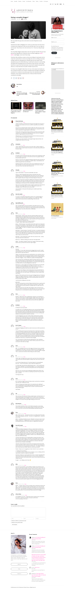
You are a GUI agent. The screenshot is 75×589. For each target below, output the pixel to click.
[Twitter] (50, 4)
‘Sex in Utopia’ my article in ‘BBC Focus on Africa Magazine (16, 111)
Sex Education (28, 1)
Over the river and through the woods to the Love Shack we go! (22, 94)
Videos (33, 1)
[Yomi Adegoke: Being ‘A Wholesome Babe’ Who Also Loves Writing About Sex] (57, 165)
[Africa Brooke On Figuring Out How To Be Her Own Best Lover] (57, 122)
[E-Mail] (60, 4)
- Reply (24, 122)
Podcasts (19, 1)
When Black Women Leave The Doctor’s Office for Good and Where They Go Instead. (39, 575)
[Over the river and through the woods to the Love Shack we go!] (14, 92)
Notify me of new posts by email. (17, 522)
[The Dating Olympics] (57, 209)
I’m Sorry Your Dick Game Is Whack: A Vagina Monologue (40, 111)
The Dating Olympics (55, 215)
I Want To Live (36, 567)
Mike (17, 464)
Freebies (41, 1)
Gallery (37, 1)
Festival (23, 1)
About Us (19, 564)
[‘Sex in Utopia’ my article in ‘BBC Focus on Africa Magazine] (16, 105)
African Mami (18, 494)
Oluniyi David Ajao (19, 121)
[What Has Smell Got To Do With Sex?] (28, 105)
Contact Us (19, 573)
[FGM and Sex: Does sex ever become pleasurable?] (42, 92)
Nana (17, 412)
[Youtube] (55, 4)
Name (54, 37)
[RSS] (59, 4)
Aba (16, 393)
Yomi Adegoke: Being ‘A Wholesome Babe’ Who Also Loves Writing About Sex (57, 173)
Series (12, 1)
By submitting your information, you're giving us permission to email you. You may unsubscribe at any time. (57, 48)
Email (54, 41)
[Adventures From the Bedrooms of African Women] (22, 11)
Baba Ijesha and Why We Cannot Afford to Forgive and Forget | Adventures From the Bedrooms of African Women (39, 556)
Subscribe (54, 52)
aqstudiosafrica (54, 132)
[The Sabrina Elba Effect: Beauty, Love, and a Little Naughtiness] (57, 144)
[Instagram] (52, 4)
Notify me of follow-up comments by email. (19, 520)
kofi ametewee (18, 403)
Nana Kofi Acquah (19, 425)
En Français (46, 1)
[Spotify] (57, 4)
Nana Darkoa (19, 84)
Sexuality (15, 1)
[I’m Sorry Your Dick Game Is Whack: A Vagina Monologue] (40, 105)
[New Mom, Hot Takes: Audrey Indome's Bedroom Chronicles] (57, 187)
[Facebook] (53, 4)
